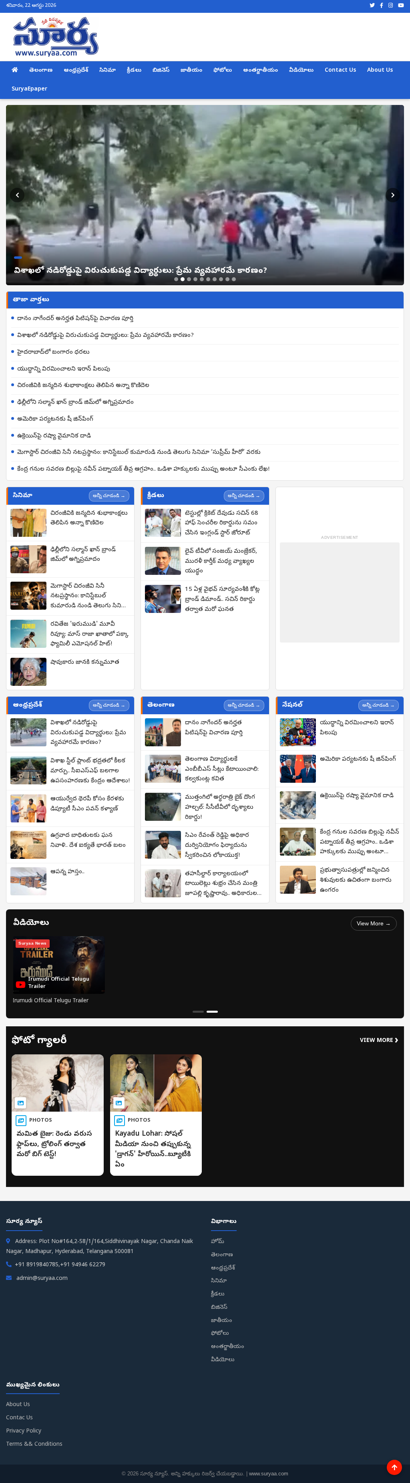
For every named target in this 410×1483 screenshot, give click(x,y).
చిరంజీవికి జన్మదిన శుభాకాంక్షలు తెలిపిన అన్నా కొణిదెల (83, 386)
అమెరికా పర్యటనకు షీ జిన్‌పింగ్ (55, 419)
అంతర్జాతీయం (260, 71)
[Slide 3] (189, 279)
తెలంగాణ (40, 71)
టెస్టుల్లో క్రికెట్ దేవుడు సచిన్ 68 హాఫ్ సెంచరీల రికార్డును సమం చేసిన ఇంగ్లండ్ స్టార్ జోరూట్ (221, 524)
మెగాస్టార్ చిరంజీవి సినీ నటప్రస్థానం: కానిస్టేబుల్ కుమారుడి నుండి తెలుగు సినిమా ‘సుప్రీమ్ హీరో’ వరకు (139, 453)
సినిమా (107, 71)
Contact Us (340, 71)
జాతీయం (191, 71)
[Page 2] (212, 1012)
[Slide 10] (234, 279)
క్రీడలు (134, 71)
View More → (374, 923)
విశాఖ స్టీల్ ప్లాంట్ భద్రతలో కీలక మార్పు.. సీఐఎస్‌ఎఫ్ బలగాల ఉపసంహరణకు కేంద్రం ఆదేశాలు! (90, 771)
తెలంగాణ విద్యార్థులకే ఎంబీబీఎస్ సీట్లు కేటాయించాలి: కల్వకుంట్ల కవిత (222, 770)
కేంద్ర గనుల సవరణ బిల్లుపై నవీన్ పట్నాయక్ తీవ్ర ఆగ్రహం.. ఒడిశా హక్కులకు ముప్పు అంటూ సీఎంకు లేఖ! (143, 469)
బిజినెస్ (161, 71)
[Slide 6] (208, 279)
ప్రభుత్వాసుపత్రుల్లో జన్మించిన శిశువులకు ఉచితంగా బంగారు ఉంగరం (356, 880)
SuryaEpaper (29, 89)
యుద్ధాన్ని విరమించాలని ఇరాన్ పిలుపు (63, 369)
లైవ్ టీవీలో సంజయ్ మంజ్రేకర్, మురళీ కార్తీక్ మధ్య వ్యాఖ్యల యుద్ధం (221, 562)
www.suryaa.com (268, 1474)
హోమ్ (217, 1242)
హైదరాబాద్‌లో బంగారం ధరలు (53, 353)
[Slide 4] (195, 279)
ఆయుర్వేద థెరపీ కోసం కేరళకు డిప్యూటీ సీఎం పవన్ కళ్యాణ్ (87, 804)
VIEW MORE (379, 1041)
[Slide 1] (176, 279)
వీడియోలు (301, 71)
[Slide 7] (215, 279)
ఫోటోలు (222, 71)
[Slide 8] (221, 279)
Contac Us (19, 1418)
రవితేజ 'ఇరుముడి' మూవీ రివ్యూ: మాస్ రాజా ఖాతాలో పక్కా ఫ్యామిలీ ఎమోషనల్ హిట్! (89, 635)
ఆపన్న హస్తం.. (67, 872)
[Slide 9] (227, 279)
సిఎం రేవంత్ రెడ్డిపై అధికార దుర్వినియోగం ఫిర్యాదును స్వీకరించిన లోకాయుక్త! (217, 846)
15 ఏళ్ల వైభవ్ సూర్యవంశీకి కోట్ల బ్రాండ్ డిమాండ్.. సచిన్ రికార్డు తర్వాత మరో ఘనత (222, 600)
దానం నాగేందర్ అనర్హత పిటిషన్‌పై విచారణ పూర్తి (75, 319)
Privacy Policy (23, 1431)
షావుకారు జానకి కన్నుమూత (84, 663)
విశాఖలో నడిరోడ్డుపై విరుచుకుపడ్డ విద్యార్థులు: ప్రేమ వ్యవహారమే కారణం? (105, 336)
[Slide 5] (202, 279)
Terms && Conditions (34, 1445)
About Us (380, 71)
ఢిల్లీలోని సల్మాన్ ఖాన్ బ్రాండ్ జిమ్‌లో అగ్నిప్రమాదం (75, 403)
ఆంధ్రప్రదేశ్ (76, 71)
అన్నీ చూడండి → (109, 495)
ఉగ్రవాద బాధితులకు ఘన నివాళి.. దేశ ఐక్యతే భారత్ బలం (88, 841)
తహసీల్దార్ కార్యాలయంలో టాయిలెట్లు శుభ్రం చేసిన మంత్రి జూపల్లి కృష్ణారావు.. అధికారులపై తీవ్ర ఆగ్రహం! (223, 884)
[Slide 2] (183, 279)
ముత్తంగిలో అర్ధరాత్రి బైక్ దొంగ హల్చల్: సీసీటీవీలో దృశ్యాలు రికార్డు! (220, 808)
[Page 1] (198, 1012)
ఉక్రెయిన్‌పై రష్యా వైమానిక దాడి (54, 436)
